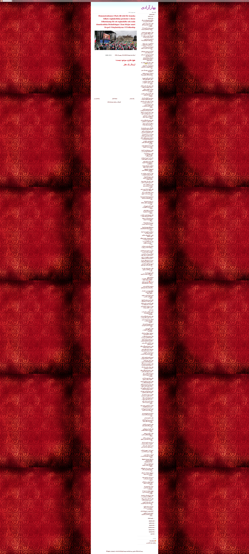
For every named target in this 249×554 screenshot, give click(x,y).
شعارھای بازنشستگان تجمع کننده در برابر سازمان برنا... (147, 350)
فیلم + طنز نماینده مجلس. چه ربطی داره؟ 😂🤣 (147, 63)
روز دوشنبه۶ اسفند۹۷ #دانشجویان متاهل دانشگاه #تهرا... (147, 203)
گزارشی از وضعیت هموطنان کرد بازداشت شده (147, 52)
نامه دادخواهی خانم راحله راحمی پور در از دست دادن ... (147, 447)
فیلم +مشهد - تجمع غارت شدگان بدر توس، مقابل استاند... (148, 117)
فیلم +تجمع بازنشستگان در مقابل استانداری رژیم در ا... (147, 337)
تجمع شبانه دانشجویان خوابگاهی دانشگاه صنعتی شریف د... (147, 170)
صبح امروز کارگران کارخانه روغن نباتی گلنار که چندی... (147, 99)
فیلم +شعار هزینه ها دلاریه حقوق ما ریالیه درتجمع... (147, 379)
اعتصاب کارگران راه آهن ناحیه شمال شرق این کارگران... (147, 388)
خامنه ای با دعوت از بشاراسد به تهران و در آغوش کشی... (147, 158)
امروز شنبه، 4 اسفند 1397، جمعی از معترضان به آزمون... (147, 479)
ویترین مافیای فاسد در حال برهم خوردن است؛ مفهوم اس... (147, 194)
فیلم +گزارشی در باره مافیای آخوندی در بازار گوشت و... (147, 304)
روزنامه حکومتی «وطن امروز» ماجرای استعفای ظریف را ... (147, 90)
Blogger (108, 551)
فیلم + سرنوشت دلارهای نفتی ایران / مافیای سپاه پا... (147, 307)
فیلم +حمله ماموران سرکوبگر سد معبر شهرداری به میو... (147, 113)
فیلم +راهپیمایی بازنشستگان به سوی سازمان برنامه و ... (147, 364)
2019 (153, 14)
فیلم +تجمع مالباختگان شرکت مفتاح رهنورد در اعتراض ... (147, 121)
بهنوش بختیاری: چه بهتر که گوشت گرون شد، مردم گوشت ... (147, 492)
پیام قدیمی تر (97, 98)
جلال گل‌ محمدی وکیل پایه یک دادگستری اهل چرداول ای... (147, 129)
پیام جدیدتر (132, 98)
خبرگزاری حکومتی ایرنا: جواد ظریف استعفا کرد (147, 232)
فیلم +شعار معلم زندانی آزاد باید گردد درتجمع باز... (147, 367)
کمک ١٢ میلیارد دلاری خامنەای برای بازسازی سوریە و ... (147, 102)
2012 (153, 534)
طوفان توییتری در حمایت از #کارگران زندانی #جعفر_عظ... (147, 292)
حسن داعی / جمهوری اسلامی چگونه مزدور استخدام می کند (147, 452)
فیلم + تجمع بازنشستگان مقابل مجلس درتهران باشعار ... (146, 347)
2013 (153, 532)
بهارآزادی (148, 7)
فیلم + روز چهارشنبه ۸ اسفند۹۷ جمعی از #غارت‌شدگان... (148, 155)
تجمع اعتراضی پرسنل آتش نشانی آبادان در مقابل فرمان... (147, 483)
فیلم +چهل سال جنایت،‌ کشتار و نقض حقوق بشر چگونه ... (147, 86)
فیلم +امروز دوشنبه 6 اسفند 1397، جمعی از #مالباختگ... (147, 300)
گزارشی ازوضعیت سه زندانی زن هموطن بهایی (147, 55)
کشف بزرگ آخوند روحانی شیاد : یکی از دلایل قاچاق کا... (147, 406)
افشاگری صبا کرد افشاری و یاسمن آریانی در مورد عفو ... (147, 254)
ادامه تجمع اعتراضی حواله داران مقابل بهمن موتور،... (147, 398)
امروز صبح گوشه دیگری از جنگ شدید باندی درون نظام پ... (147, 265)
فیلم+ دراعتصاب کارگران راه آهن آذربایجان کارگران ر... (147, 174)
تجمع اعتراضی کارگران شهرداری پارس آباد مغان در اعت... (147, 354)
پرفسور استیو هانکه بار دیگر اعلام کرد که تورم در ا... (147, 21)
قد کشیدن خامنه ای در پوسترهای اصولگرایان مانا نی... (147, 40)
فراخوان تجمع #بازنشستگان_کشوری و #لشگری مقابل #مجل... (147, 279)
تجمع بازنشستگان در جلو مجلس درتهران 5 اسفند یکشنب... (148, 375)
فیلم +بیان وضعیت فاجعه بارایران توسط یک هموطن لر (146, 110)
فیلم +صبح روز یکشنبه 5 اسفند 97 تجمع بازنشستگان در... (147, 382)
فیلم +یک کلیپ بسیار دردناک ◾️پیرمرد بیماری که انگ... (147, 499)
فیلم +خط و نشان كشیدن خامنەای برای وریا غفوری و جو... (147, 503)
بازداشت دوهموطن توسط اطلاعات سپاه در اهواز (147, 166)
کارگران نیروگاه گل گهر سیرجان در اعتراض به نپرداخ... (148, 212)
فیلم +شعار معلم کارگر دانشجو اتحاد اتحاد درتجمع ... (147, 361)
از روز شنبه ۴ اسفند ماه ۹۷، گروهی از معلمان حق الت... (147, 443)
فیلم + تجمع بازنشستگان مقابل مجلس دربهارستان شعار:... (146, 371)
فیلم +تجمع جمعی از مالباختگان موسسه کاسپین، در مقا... (147, 274)
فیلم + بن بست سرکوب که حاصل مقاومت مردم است (147, 395)
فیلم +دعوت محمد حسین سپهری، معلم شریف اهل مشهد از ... (147, 25)
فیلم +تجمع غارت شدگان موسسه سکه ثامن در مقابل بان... (147, 439)
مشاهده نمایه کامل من (151, 543)
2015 (153, 527)
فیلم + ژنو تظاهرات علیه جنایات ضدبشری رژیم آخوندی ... (148, 186)
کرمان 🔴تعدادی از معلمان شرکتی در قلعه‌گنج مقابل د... (147, 283)
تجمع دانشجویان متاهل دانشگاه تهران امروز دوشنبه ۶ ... (146, 239)
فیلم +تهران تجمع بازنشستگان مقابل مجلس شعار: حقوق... (147, 385)
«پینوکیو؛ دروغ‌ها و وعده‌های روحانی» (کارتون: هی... (147, 334)
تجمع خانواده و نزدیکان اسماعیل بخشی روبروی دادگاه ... (147, 465)
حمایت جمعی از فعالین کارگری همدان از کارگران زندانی (147, 514)
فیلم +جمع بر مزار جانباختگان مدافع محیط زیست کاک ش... (147, 470)
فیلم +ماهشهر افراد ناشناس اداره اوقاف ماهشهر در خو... (146, 33)
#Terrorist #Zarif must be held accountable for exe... (147, 198)
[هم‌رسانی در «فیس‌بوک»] (107, 55)
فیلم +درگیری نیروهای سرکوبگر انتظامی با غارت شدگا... (147, 435)
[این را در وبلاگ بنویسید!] (109, 55)
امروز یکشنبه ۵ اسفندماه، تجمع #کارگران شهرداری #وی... (147, 325)
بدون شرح (151, 310)
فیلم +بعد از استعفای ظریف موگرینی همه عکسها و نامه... (147, 147)
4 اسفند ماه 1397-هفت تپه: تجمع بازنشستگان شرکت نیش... (147, 415)
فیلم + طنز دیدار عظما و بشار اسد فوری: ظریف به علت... (147, 182)
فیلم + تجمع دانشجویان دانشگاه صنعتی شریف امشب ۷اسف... (148, 178)
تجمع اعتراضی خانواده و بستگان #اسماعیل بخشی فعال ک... (147, 142)
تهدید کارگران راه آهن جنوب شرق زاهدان (147, 343)
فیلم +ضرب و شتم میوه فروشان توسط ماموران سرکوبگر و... (147, 163)
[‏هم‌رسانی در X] (108, 55)
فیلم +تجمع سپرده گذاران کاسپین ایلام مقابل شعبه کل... (147, 426)
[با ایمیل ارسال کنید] (111, 55)
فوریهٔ (152, 18)
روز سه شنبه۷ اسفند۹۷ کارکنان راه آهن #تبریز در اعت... (147, 224)
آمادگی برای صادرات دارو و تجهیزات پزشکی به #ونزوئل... (147, 321)
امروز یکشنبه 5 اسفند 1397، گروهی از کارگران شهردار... (147, 358)
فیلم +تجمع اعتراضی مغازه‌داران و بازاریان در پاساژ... (147, 106)
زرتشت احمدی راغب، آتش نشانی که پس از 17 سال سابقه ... (147, 402)
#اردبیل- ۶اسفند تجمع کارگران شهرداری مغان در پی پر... (147, 251)
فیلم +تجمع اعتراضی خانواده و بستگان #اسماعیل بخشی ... (147, 215)
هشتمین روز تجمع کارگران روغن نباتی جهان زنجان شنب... (147, 421)
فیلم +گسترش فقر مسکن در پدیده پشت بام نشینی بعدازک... (147, 95)
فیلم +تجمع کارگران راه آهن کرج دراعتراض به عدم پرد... (147, 132)
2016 (153, 525)
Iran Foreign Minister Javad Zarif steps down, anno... (147, 229)
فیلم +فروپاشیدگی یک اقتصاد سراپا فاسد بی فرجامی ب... (147, 496)
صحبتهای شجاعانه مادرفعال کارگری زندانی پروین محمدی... (147, 474)
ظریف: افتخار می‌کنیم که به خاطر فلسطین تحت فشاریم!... (147, 313)
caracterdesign (119, 551)
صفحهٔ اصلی (114, 98)
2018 (153, 521)
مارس (151, 16)
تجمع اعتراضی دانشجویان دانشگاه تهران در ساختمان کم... (147, 67)
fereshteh (152, 541)
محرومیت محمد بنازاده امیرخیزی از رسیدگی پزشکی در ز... (148, 508)
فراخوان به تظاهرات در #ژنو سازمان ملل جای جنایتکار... (147, 258)
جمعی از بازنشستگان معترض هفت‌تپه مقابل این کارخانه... (147, 261)
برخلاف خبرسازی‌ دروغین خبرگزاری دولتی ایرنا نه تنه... (148, 125)
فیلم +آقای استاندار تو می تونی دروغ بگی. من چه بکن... (147, 190)
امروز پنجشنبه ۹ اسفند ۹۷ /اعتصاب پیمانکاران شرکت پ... (147, 29)
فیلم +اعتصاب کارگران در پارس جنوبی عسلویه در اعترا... (147, 83)
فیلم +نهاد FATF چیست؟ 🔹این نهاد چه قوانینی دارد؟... (148, 243)
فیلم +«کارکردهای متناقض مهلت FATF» (147, 236)
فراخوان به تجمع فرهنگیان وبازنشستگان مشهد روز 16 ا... (147, 75)
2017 (153, 523)
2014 (153, 529)
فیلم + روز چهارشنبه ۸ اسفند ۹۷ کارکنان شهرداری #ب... (147, 151)
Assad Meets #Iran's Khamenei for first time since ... (148, 59)
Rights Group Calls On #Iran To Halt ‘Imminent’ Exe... (147, 461)
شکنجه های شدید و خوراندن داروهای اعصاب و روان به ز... (147, 247)
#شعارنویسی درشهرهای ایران (147, 511)
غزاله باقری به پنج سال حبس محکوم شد (147, 71)
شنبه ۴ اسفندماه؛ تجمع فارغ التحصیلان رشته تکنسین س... (147, 410)
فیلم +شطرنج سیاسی (148, 418)
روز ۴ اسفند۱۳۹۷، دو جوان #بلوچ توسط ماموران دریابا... (147, 220)
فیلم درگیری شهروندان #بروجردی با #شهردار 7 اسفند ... (147, 207)
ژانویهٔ (152, 518)
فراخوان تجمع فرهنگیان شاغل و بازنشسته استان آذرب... (147, 138)
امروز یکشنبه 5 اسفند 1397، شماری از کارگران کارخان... (146, 340)
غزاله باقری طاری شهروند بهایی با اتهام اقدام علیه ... (147, 78)
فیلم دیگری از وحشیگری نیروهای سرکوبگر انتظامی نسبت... (147, 430)
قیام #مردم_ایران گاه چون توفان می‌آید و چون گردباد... (147, 135)
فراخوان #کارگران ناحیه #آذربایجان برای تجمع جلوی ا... (147, 288)
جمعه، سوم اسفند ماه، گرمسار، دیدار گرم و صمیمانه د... (148, 488)
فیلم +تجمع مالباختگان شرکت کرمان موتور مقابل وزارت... (146, 317)
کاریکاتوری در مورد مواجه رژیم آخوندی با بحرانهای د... (147, 44)
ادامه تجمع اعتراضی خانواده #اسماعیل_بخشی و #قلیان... (147, 297)
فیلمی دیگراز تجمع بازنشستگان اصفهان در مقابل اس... (148, 330)
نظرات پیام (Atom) (112, 102)
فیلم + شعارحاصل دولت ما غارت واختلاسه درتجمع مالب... (147, 270)
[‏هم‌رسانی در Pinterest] (106, 55)
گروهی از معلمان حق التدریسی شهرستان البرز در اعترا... (147, 456)
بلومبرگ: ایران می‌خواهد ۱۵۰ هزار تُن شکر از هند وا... (147, 36)
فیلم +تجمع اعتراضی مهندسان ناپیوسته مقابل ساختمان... (147, 392)
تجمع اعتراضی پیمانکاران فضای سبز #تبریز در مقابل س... (147, 48)
